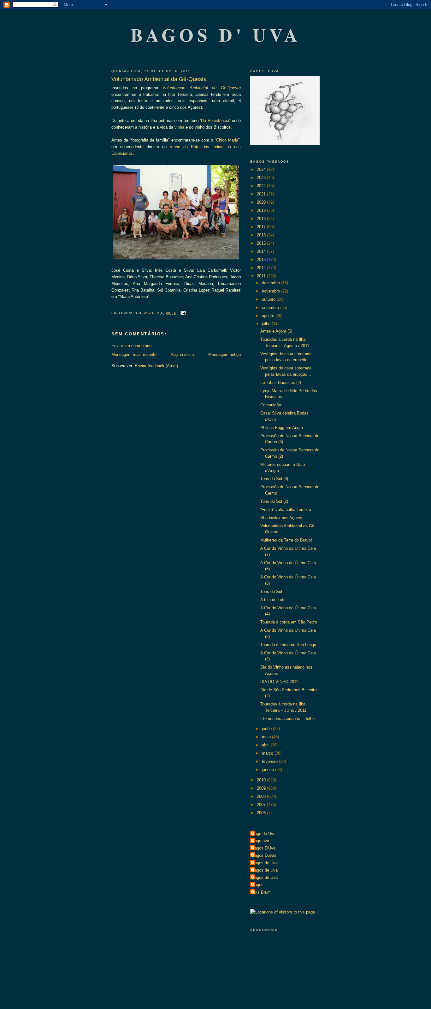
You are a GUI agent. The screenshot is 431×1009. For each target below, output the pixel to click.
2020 (262, 202)
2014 (262, 251)
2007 (262, 804)
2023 (262, 177)
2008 (262, 796)
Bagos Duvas (264, 855)
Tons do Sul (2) (274, 501)
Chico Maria (227, 140)
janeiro (268, 769)
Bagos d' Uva (216, 34)
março (268, 753)
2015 (262, 243)
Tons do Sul (271, 591)
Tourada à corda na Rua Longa (288, 644)
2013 (262, 259)
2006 (262, 812)
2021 (262, 194)
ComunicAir (270, 405)
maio (267, 736)
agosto (268, 315)
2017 (262, 226)
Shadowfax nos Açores (281, 517)
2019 (262, 210)
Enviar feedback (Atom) (156, 365)
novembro (271, 291)
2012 (262, 267)
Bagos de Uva (265, 863)
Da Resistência (215, 120)
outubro (269, 299)
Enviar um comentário (131, 345)
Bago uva (260, 840)
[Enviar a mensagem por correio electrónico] (182, 313)
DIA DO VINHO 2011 (279, 681)
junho (267, 728)
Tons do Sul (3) (274, 478)
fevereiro (270, 761)
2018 (262, 218)
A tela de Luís (273, 599)
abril (266, 745)
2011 (262, 276)
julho (267, 324)
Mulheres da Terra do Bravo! (286, 540)
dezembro (271, 283)
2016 (262, 235)
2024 (262, 169)
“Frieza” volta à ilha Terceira (285, 509)
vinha (179, 127)
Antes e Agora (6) (276, 331)
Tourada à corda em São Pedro (288, 622)
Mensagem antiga (224, 354)
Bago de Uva (263, 833)
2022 (262, 185)
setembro (271, 307)
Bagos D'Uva (263, 848)
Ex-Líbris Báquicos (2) (280, 382)
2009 (262, 788)
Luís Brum (261, 892)
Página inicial (182, 354)
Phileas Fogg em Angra (281, 427)
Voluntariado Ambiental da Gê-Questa (201, 87)
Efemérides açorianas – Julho (287, 718)
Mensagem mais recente (133, 354)
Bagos (257, 884)
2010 (262, 780)
